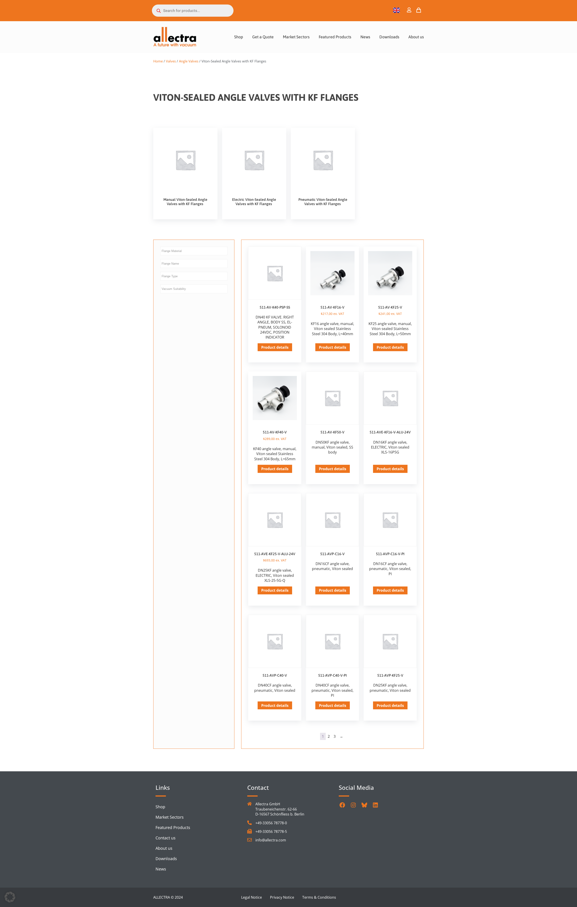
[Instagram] (353, 805)
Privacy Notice (282, 897)
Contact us (166, 838)
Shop (238, 36)
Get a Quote (263, 36)
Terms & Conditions (319, 897)
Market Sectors (296, 36)
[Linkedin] (375, 805)
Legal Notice (251, 897)
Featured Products (335, 36)
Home (158, 61)
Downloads (389, 36)
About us (416, 36)
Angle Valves (188, 61)
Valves (171, 61)
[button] (10, 897)
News (365, 36)
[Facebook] (342, 805)
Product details (274, 347)
